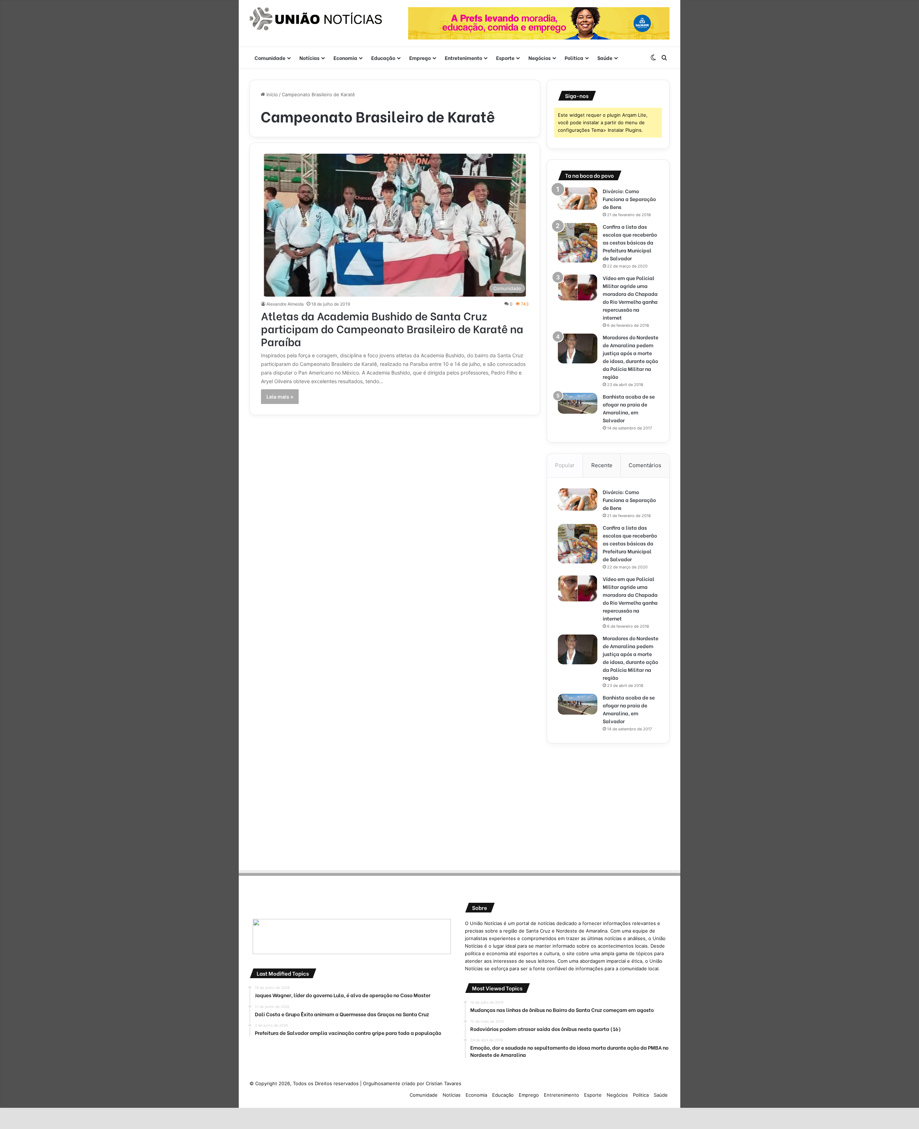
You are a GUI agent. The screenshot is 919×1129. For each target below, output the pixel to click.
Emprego (420, 57)
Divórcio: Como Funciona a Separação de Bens (629, 198)
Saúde (604, 57)
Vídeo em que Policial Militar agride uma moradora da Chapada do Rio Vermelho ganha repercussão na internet (630, 297)
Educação (383, 57)
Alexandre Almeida (285, 304)
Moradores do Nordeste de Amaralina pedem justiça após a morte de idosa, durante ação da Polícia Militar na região (630, 356)
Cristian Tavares (443, 1083)
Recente (601, 465)
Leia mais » (279, 397)
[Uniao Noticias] (315, 19)
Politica (574, 57)
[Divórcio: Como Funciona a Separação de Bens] (577, 198)
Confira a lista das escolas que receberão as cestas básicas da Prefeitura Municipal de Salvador (630, 242)
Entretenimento (463, 57)
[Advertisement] (608, 804)
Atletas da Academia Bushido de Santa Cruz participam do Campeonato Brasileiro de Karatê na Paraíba (392, 328)
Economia (345, 57)
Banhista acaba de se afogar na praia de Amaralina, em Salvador (629, 408)
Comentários (645, 465)
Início (271, 94)
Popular (565, 465)
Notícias (309, 57)
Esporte (505, 57)
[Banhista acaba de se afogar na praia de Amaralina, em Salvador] (577, 403)
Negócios (539, 57)
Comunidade (270, 57)
